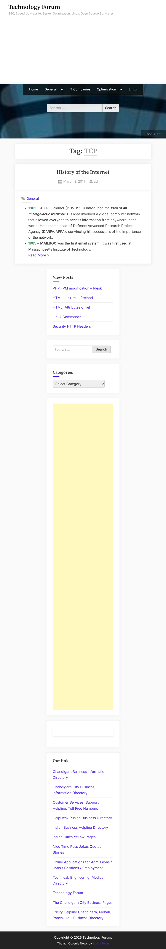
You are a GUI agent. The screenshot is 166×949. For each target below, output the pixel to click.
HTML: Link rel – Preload (73, 298)
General (51, 89)
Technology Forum (34, 7)
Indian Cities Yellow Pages (74, 837)
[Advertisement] (83, 52)
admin (98, 181)
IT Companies (80, 89)
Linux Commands (67, 317)
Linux (133, 89)
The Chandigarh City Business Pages (82, 902)
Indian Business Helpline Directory (80, 827)
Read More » (38, 255)
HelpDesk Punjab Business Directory (82, 818)
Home (33, 89)
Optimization (106, 89)
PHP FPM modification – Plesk (77, 288)
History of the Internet (83, 172)
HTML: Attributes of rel (71, 307)
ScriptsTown (101, 943)
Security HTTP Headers (72, 326)
